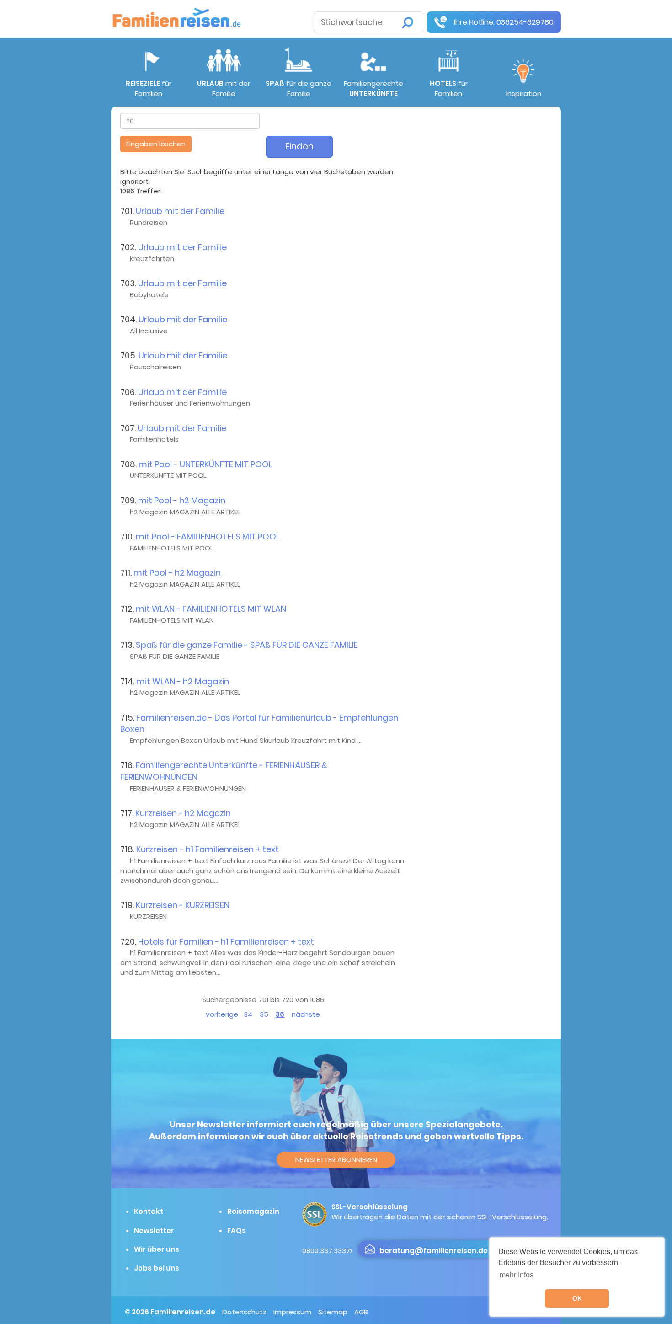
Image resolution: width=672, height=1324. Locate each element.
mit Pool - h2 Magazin (181, 500)
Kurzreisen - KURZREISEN (182, 905)
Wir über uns (156, 1249)
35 (264, 1014)
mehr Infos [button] (516, 1275)
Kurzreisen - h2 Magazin (183, 813)
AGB (361, 1312)
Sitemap (332, 1312)
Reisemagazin (253, 1211)
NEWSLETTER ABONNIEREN (336, 1159)
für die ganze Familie (298, 88)
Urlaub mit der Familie (180, 211)
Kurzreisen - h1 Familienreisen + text (207, 849)
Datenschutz (244, 1312)
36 (280, 1014)
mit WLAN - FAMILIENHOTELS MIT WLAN (211, 608)
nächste (306, 1014)
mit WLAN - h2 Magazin (182, 681)
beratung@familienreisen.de (433, 1250)
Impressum (292, 1312)
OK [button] (577, 1298)
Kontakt (148, 1211)
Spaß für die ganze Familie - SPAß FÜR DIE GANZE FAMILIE (247, 645)
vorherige (222, 1014)
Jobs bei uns (156, 1268)
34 (248, 1014)
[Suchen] (408, 22)
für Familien (148, 88)
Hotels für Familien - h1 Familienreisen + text (226, 941)
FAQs (236, 1230)
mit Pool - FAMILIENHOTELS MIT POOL (208, 536)
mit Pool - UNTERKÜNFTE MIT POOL (205, 464)
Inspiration (523, 93)
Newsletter (154, 1230)
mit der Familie (223, 88)
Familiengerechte (373, 88)
